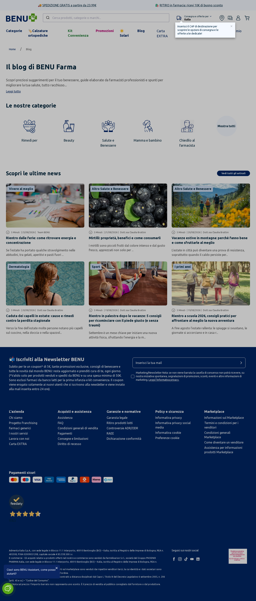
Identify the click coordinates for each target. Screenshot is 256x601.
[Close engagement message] (56, 568)
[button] (8, 588)
